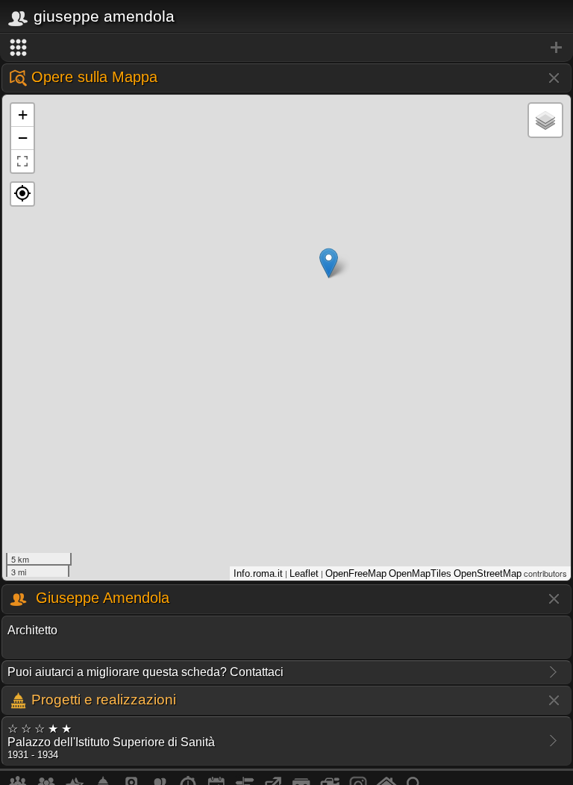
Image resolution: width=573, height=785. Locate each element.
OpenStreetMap (488, 573)
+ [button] (23, 114)
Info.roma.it (258, 573)
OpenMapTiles (420, 573)
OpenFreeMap (355, 573)
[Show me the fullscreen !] (22, 161)
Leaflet (304, 573)
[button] (22, 194)
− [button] (23, 137)
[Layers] (545, 120)
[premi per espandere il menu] (286, 48)
